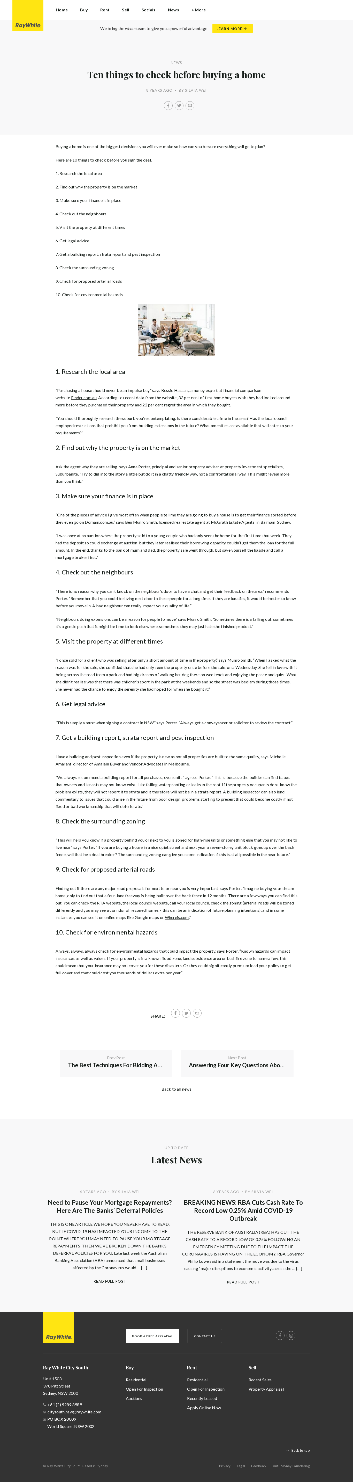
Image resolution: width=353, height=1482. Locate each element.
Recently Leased (202, 1398)
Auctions (134, 1398)
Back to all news (176, 1088)
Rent (192, 1367)
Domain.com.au (99, 522)
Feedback (258, 1466)
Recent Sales (260, 1379)
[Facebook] (168, 105)
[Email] (190, 105)
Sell (252, 1367)
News (173, 9)
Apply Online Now (204, 1407)
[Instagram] (291, 1335)
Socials (149, 9)
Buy (130, 1367)
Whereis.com (177, 917)
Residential (136, 1379)
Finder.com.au (84, 397)
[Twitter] (179, 105)
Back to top (300, 1450)
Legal (241, 1466)
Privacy (225, 1466)
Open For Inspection (144, 1388)
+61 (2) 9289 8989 (65, 1404)
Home (62, 9)
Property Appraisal (266, 1388)
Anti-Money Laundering (291, 1466)
